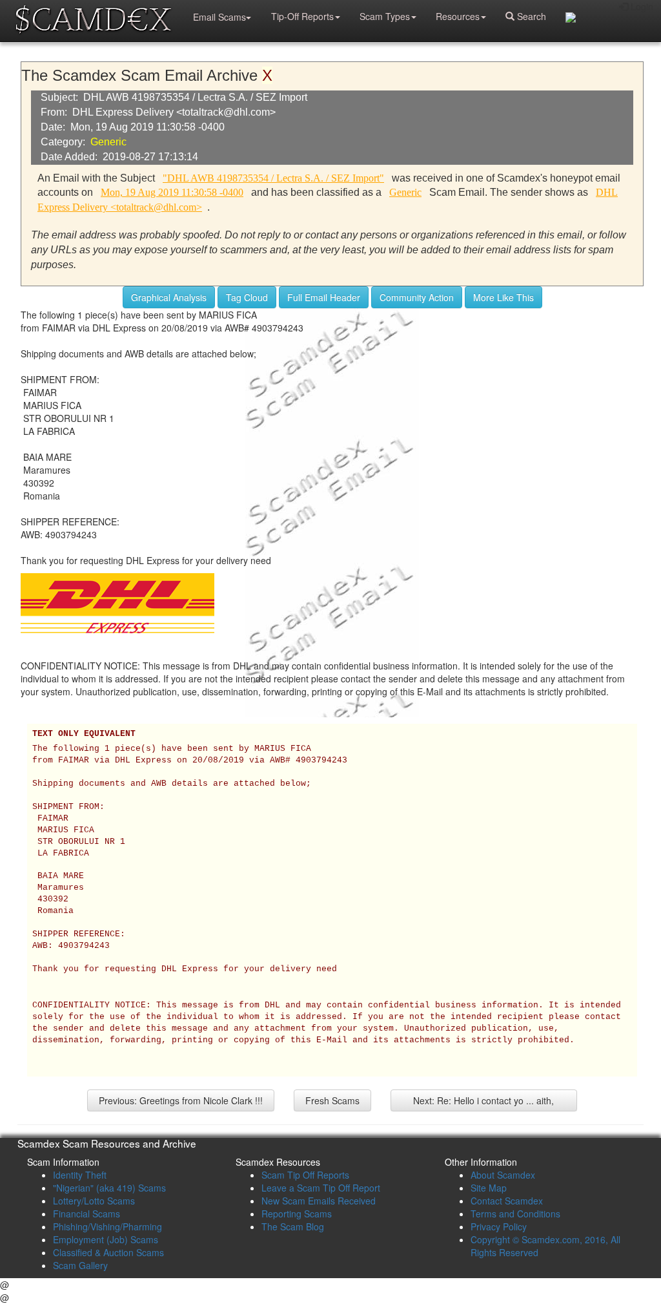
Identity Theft (80, 1174)
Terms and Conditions (515, 1213)
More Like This (503, 297)
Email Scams (219, 16)
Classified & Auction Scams (108, 1252)
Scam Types (385, 16)
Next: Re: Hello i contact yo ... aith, (483, 1100)
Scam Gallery (80, 1265)
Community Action (417, 297)
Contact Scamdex (507, 1200)
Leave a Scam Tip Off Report (320, 1187)
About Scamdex (503, 1174)
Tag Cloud (247, 297)
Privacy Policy (499, 1226)
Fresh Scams (332, 1100)
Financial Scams (86, 1213)
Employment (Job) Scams (105, 1239)
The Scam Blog (292, 1226)
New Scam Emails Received (318, 1200)
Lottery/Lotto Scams (94, 1200)
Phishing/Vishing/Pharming (107, 1226)
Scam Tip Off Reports (305, 1174)
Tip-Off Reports (302, 16)
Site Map (489, 1187)
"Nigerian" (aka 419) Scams (109, 1187)
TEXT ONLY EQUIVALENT (84, 734)
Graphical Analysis (169, 297)
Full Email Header (323, 297)
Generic (108, 141)
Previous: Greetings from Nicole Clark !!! (181, 1100)
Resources (458, 16)
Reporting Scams (296, 1213)
